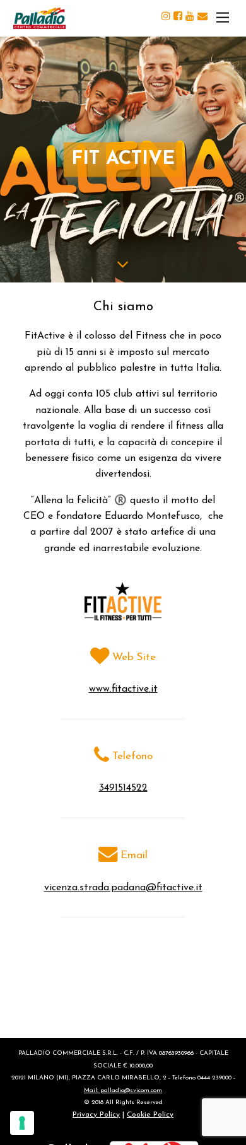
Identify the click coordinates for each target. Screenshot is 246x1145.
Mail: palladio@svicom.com (123, 1090)
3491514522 (123, 788)
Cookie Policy (150, 1115)
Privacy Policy (96, 1115)
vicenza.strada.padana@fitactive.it (123, 888)
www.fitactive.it (123, 689)
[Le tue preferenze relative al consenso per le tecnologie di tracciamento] (22, 1123)
